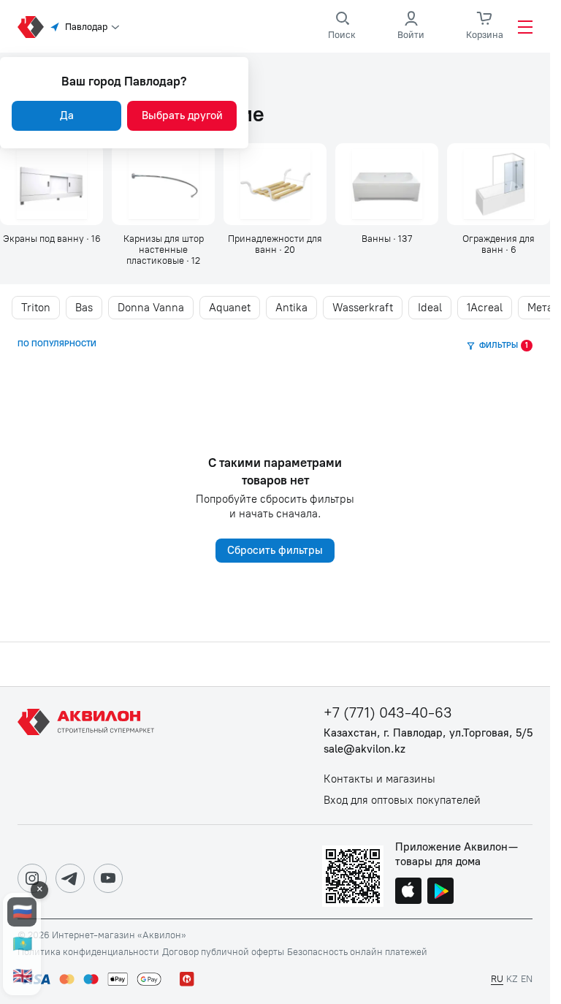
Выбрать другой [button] (182, 115)
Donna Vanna (151, 307)
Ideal (430, 307)
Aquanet (230, 307)
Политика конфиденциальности (88, 952)
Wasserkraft (362, 307)
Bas (84, 307)
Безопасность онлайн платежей (357, 952)
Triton (35, 307)
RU (497, 978)
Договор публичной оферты (223, 952)
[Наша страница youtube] (108, 878)
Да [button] (67, 115)
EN (527, 978)
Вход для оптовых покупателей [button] (402, 800)
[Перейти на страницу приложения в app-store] (408, 892)
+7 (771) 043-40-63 (388, 712)
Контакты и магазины (379, 779)
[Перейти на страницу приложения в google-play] (440, 892)
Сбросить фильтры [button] (275, 550)
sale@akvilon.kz (364, 749)
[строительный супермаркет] (31, 27)
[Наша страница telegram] (70, 878)
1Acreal (485, 307)
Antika (291, 307)
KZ (512, 978)
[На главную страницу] (88, 755)
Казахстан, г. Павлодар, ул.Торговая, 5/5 (428, 733)
